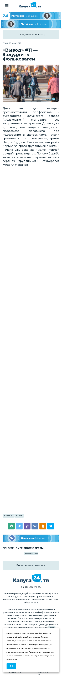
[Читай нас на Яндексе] (31, 24)
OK (11, 666)
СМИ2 (52, 627)
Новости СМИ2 (31, 554)
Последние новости (30, 34)
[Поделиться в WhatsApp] (11, 526)
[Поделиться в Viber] (27, 526)
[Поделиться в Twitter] (51, 526)
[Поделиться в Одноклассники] (43, 526)
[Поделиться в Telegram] (19, 526)
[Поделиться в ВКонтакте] (35, 526)
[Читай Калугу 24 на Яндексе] (31, 15)
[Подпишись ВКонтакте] (31, 538)
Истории (8, 516)
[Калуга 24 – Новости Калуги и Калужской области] (30, 5)
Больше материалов (29, 565)
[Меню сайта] (6, 5)
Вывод (19, 516)
